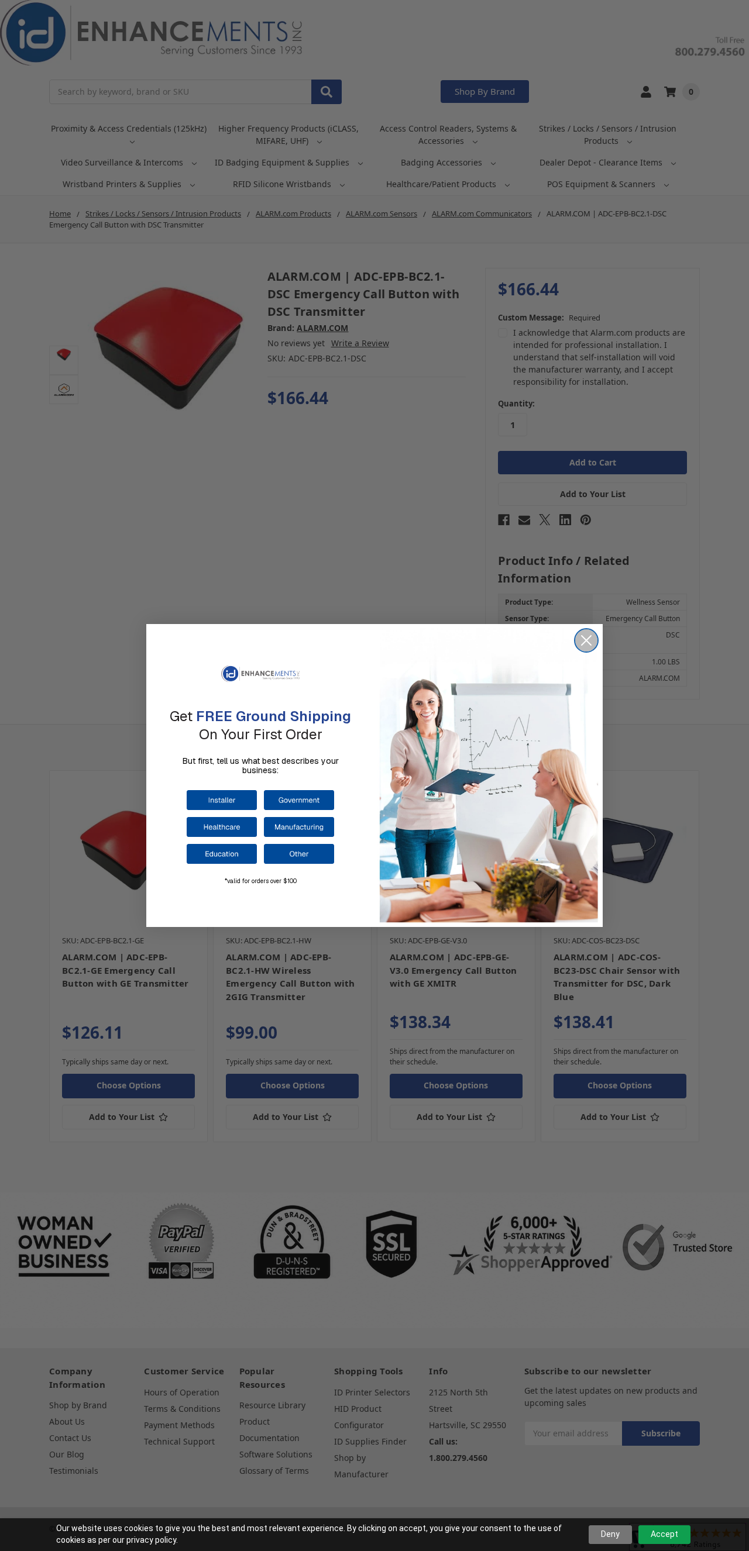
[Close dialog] (586, 640)
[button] (222, 800)
